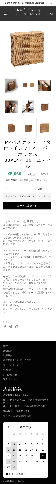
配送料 (14, 180)
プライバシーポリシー (14, 365)
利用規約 (7, 369)
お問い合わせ (10, 374)
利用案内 (7, 355)
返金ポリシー (10, 379)
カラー (6, 189)
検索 (5, 345)
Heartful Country (17, 481)
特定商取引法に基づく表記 (17, 360)
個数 (39, 189)
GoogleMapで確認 (21, 416)
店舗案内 (7, 350)
